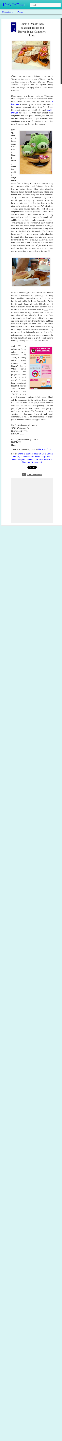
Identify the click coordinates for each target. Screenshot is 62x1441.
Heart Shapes (18, 459)
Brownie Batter (24, 453)
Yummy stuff (36, 462)
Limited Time (32, 459)
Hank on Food (44, 449)
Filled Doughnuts (42, 456)
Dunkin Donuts (27, 456)
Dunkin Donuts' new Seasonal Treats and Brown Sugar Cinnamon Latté (32, 29)
